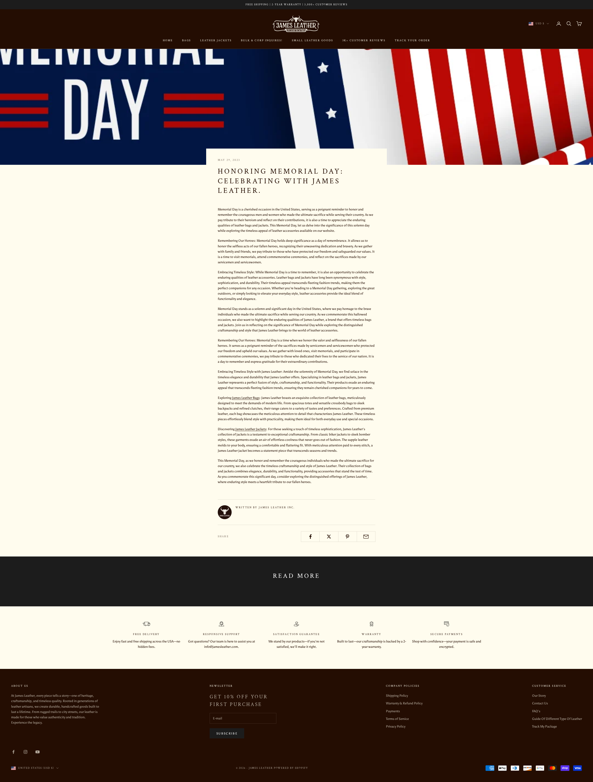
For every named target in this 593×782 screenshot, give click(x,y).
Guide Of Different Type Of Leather (557, 719)
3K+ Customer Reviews (363, 40)
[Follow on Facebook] (13, 752)
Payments (393, 711)
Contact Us (540, 703)
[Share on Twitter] (329, 536)
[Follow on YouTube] (37, 752)
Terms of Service (397, 719)
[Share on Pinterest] (347, 536)
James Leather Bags (245, 398)
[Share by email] (366, 536)
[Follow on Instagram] (25, 752)
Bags (186, 40)
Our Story (539, 696)
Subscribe (226, 733)
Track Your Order (412, 40)
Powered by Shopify (291, 768)
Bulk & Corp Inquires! (261, 40)
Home (168, 40)
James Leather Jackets (250, 429)
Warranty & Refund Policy (404, 703)
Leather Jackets (216, 40)
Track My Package (544, 726)
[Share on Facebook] (310, 536)
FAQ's (536, 711)
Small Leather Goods (312, 40)
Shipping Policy (397, 696)
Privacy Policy (395, 726)
